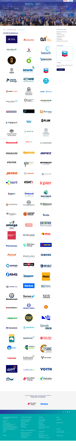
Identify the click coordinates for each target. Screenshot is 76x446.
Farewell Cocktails (42, 424)
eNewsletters (59, 419)
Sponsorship (46, 8)
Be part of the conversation (28, 430)
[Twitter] (5, 0)
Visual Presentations (6, 422)
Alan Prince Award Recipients (8, 425)
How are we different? (61, 34)
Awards (4, 431)
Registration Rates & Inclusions (26, 435)
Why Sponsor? (41, 433)
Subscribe (61, 69)
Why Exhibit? (59, 33)
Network (35, 8)
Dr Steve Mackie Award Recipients (9, 429)
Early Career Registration (25, 433)
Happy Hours (41, 423)
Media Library (60, 422)
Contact (71, 8)
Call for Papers (5, 420)
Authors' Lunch (41, 428)
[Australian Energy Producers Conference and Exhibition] (38, 4)
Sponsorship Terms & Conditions (44, 437)
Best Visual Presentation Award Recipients (10, 426)
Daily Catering (41, 421)
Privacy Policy (60, 435)
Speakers (4, 430)
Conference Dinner (42, 420)
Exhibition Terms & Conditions (62, 41)
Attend (26, 8)
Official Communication (61, 432)
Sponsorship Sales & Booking (43, 435)
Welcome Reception (42, 419)
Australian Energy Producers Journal (9, 424)
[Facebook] (3, 0)
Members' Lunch (41, 425)
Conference (6, 8)
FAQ (55, 8)
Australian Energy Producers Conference (10, 418)
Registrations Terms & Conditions (26, 432)
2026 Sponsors (41, 436)
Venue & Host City (24, 436)
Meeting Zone (59, 38)
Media (62, 8)
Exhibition (16, 8)
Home (4, 29)
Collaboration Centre (61, 36)
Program (4, 421)
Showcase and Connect (12, 29)
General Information (24, 437)
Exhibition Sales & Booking (61, 31)
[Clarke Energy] (65, 54)
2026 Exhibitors (59, 39)
